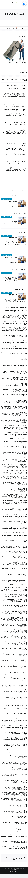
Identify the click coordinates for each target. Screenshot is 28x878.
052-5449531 (7, 273)
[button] (24, 3)
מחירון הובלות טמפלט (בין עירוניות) (14, 85)
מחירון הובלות (23, 72)
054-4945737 (7, 292)
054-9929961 (7, 255)
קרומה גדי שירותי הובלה (18, 196)
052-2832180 (7, 199)
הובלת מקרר (22, 36)
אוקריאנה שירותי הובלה (18, 269)
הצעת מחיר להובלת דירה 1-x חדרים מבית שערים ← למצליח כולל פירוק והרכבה (15, 124)
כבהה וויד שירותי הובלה (18, 252)
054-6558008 (7, 235)
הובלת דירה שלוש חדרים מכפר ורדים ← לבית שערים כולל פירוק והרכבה (14, 106)
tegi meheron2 (21, 179)
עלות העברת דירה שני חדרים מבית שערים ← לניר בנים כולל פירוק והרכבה (15, 143)
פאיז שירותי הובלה (20, 232)
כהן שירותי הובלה (20, 289)
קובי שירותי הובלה (20, 213)
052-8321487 (7, 217)
